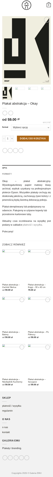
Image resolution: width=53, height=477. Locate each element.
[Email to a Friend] (15, 150)
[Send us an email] (21, 457)
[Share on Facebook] (5, 150)
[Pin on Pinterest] (20, 150)
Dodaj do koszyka (33, 138)
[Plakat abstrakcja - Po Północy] (39, 313)
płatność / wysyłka (11, 406)
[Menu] (4, 5)
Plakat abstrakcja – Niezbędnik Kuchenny (12, 380)
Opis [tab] (4, 168)
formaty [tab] (7, 174)
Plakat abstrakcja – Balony (11, 333)
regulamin (7, 410)
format (5, 127)
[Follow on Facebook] (5, 457)
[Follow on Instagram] (10, 457)
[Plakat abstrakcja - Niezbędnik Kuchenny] (13, 360)
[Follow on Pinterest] (26, 457)
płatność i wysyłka (32, 225)
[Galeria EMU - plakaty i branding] (26, 5)
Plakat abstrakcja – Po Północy (38, 333)
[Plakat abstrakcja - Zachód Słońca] (13, 265)
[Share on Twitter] (10, 150)
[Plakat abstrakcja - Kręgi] (39, 265)
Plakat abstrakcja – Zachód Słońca (11, 286)
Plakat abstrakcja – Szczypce (37, 380)
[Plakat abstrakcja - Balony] (13, 313)
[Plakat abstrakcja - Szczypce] (39, 360)
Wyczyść (47, 122)
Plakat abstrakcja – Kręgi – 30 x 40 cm (37, 286)
